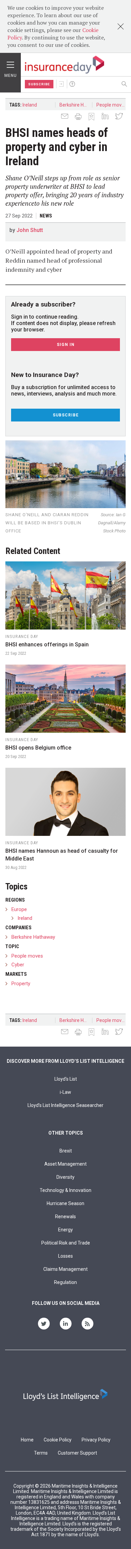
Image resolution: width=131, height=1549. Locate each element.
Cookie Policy (58, 1439)
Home (27, 1439)
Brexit (65, 1150)
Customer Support (77, 1453)
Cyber (17, 965)
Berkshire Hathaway (75, 105)
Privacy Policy (96, 1439)
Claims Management (65, 1269)
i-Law (65, 1092)
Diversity (65, 1177)
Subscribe (39, 84)
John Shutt (29, 230)
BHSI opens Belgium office (38, 747)
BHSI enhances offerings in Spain (47, 644)
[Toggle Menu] (10, 63)
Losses (65, 1256)
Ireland (30, 105)
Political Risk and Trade (65, 1243)
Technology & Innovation (65, 1190)
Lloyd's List (65, 1079)
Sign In (61, 84)
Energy (65, 1229)
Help (72, 84)
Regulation (65, 1282)
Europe (19, 909)
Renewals (65, 1216)
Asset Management (65, 1164)
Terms (41, 1453)
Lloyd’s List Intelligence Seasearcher (65, 1105)
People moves (111, 105)
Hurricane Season (65, 1203)
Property (20, 984)
